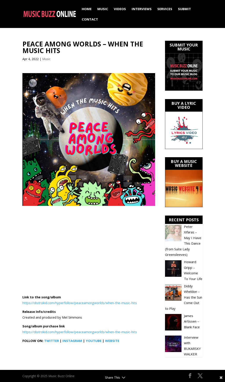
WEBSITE (112, 340)
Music (102, 9)
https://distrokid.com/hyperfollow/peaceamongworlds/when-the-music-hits (79, 303)
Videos (120, 9)
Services (164, 9)
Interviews (142, 9)
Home (87, 9)
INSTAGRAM (72, 340)
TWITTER (51, 340)
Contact (90, 19)
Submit (184, 9)
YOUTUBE (94, 340)
